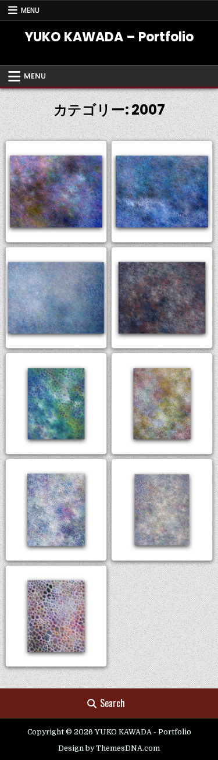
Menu (30, 10)
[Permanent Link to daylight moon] (56, 297)
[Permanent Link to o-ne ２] (162, 191)
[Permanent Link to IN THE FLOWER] (56, 616)
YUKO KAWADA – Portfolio (109, 37)
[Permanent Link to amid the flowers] (56, 509)
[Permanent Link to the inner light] (162, 403)
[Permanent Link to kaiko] (162, 297)
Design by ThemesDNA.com (109, 748)
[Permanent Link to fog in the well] (162, 509)
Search (112, 703)
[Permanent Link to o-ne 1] (56, 191)
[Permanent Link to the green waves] (56, 403)
